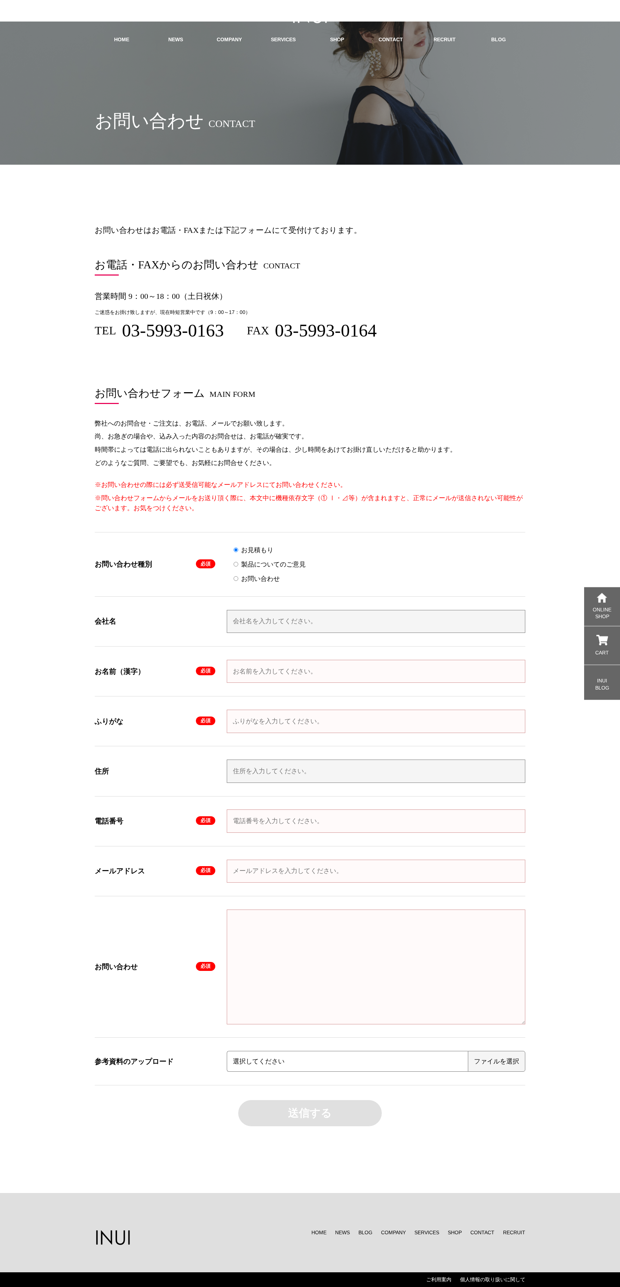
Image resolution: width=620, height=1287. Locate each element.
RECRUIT (514, 1232)
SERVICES (426, 1232)
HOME (319, 1232)
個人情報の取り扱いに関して (492, 1279)
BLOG (365, 1232)
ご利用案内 (438, 1279)
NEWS (342, 1232)
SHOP (455, 1232)
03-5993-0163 (173, 330)
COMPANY (393, 1232)
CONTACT (482, 1232)
